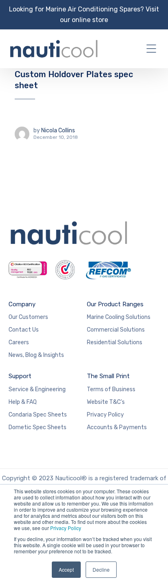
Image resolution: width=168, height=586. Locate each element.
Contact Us (24, 329)
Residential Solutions (114, 342)
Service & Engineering (37, 389)
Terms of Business (111, 389)
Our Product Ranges (115, 304)
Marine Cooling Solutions (118, 317)
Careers (19, 342)
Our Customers (28, 317)
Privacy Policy (65, 527)
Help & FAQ (23, 402)
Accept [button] (66, 569)
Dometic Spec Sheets (37, 427)
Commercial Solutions (116, 329)
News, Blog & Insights (36, 355)
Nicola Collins (58, 130)
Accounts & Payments (117, 427)
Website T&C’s (106, 402)
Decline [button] (101, 569)
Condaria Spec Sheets (38, 414)
